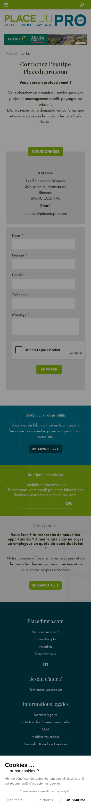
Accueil (11, 53)
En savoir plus (45, 449)
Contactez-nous (45, 654)
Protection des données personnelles (45, 722)
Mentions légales (45, 714)
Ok (69, 503)
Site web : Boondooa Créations (45, 744)
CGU (45, 729)
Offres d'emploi (45, 639)
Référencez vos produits (45, 689)
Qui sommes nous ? (45, 632)
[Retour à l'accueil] (46, 20)
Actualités (45, 646)
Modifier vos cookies (45, 736)
